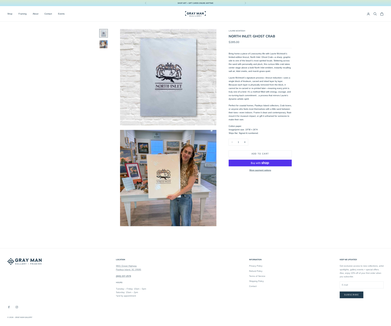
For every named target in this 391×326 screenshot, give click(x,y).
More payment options (260, 170)
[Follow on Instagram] (16, 307)
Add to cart (260, 154)
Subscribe (351, 295)
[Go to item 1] (103, 33)
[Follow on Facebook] (8, 307)
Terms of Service (257, 276)
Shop (9, 14)
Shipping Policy (256, 281)
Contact (48, 14)
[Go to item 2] (103, 44)
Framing (22, 14)
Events (61, 14)
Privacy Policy (255, 266)
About (35, 14)
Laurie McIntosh (237, 31)
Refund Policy (255, 271)
